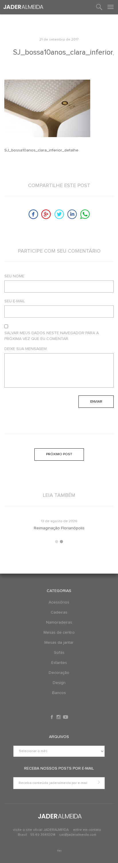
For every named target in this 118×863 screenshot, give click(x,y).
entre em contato (87, 830)
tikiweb (59, 851)
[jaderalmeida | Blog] (23, 7)
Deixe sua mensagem (25, 349)
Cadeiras (59, 612)
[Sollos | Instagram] (59, 717)
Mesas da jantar (59, 643)
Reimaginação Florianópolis (59, 528)
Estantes (59, 663)
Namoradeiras (59, 622)
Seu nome (14, 276)
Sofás (59, 653)
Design (59, 683)
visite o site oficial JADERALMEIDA (41, 830)
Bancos (59, 693)
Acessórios (59, 602)
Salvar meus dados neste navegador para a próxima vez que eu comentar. (51, 336)
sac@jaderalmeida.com (77, 835)
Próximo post (59, 454)
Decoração (59, 673)
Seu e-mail (14, 301)
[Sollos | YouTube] (65, 717)
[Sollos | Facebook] (52, 717)
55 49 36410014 (43, 835)
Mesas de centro (59, 633)
